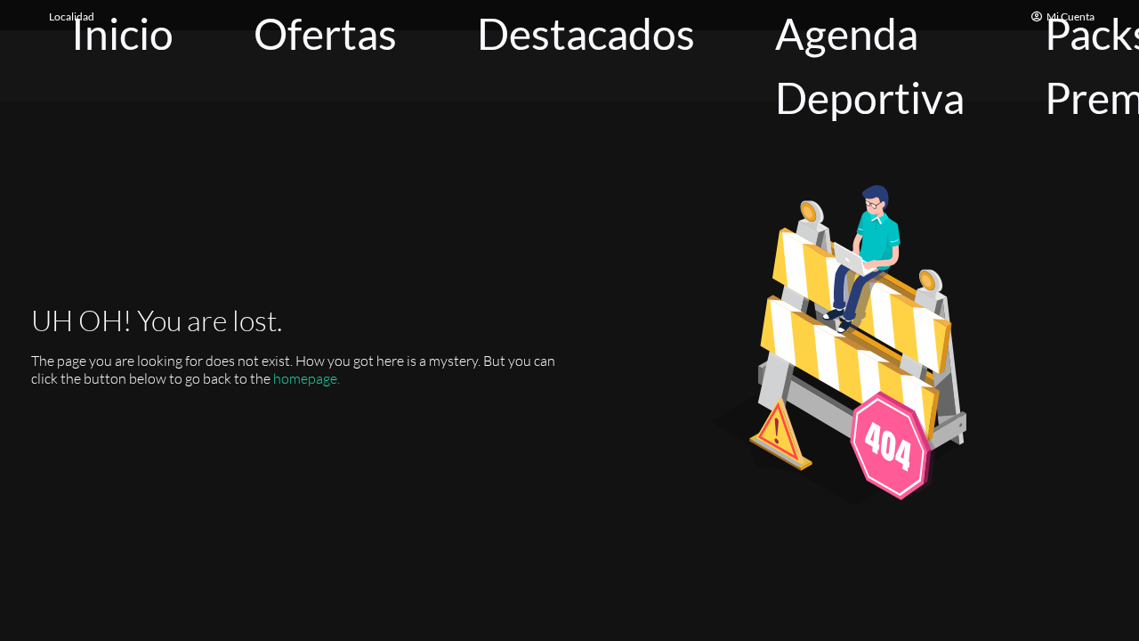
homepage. (306, 378)
